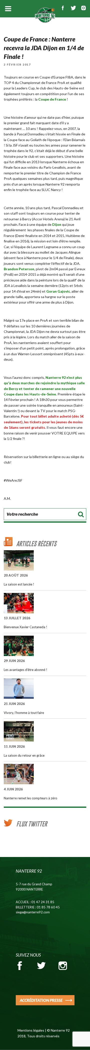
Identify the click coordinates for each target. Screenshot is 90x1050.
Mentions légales (31, 1030)
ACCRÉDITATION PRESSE (41, 1000)
